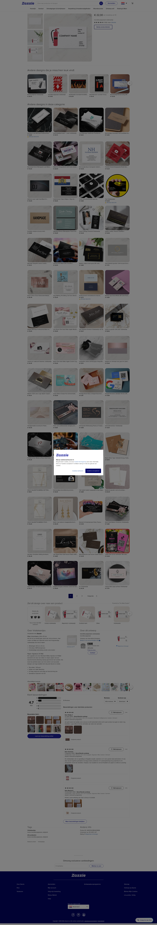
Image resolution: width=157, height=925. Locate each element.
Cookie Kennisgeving (80, 461)
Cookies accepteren (93, 471)
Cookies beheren (77, 471)
